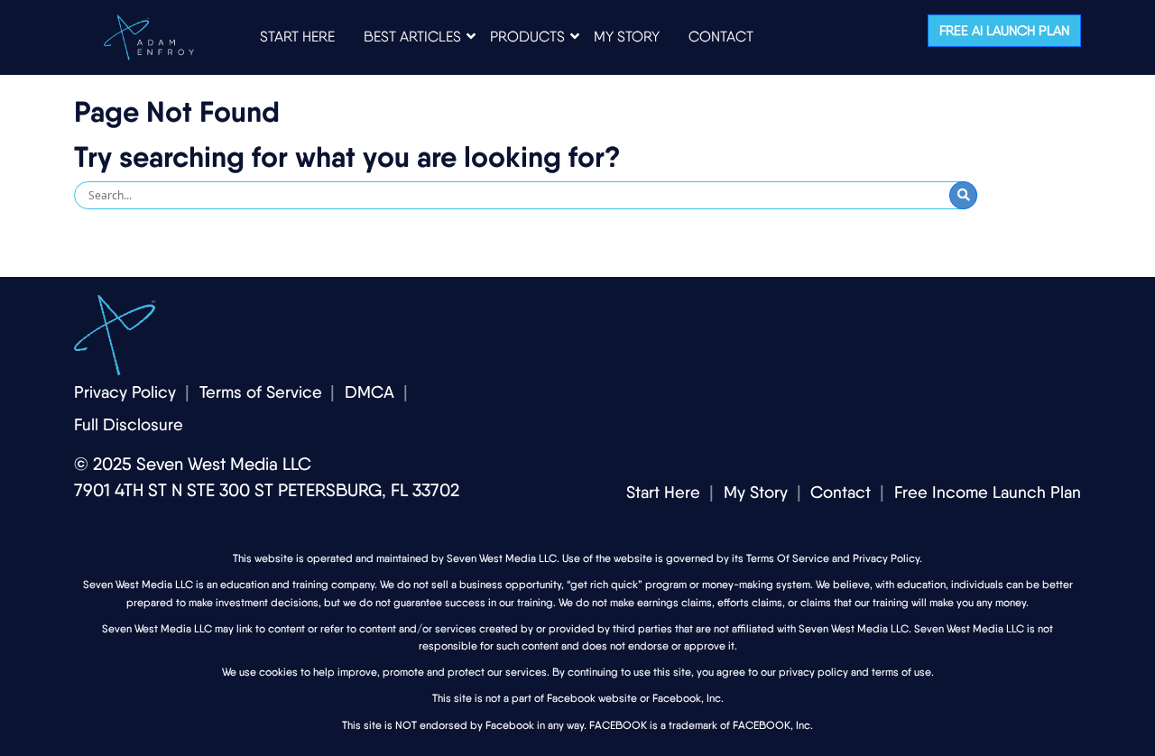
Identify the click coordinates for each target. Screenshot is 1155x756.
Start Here (663, 492)
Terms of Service (260, 392)
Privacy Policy (125, 392)
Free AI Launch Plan (1004, 31)
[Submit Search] (963, 195)
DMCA (369, 392)
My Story (756, 492)
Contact (840, 492)
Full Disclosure (128, 424)
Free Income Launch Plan (987, 492)
